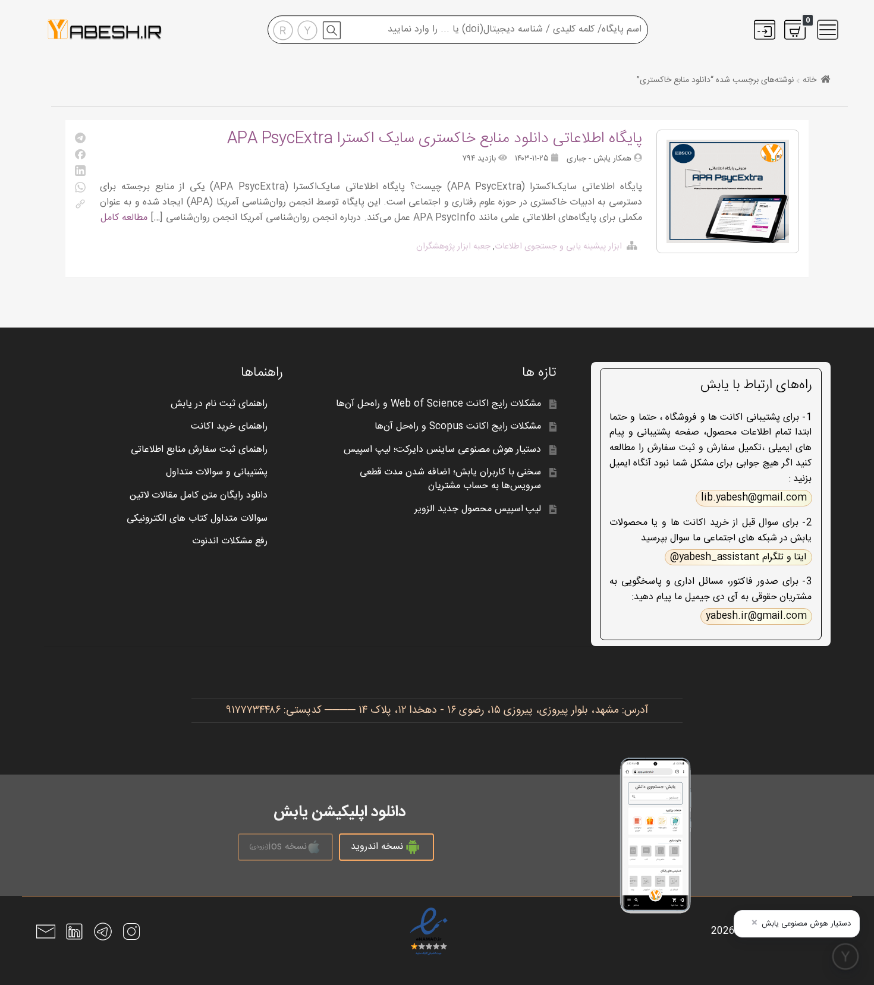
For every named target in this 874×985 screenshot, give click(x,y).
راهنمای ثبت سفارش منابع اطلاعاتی (199, 450)
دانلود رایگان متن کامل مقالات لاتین (199, 495)
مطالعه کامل (123, 218)
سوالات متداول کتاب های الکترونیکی (197, 519)
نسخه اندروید (377, 847)
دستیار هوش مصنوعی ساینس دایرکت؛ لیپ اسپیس (443, 450)
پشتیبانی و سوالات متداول (217, 472)
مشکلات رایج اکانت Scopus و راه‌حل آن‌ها (458, 426)
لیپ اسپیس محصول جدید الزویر (478, 509)
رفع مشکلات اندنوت (230, 541)
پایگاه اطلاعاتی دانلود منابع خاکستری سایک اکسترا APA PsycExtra (434, 139)
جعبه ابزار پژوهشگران (453, 247)
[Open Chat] (845, 956)
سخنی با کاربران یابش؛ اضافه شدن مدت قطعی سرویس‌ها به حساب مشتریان (451, 479)
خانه (809, 80)
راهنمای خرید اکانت (229, 426)
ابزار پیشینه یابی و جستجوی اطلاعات (558, 247)
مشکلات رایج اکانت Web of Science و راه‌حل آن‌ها (438, 404)
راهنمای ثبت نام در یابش (219, 404)
